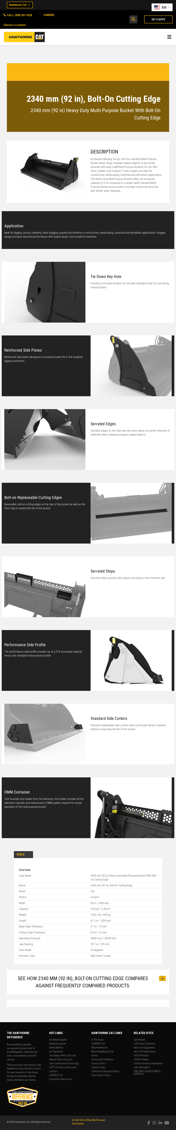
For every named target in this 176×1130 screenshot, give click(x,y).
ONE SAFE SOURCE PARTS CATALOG (147, 1072)
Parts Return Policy (101, 1075)
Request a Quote (57, 1043)
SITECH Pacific (141, 1055)
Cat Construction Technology (64, 1063)
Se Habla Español (58, 1039)
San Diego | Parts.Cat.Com (62, 1055)
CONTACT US (56, 1075)
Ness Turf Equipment (144, 1047)
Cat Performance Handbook (148, 1063)
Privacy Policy (98, 1063)
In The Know (97, 1039)
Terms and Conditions (102, 1059)
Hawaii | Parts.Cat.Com (60, 1059)
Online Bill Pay (56, 1047)
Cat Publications (142, 1067)
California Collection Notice (105, 1071)
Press (94, 1055)
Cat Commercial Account (62, 1067)
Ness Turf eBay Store (144, 1051)
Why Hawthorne (99, 1047)
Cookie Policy (98, 1067)
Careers (53, 1071)
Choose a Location (14, 25)
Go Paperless (56, 1051)
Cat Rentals (139, 1039)
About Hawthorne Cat (102, 1051)
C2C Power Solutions (144, 1043)
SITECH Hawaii (141, 1059)
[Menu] (169, 37)
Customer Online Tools (60, 1079)
